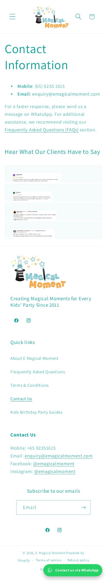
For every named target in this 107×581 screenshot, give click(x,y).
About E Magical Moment (34, 358)
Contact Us (21, 398)
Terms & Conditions (29, 385)
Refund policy (78, 560)
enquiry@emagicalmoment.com (59, 456)
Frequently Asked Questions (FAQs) (42, 130)
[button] (12, 17)
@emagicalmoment (54, 464)
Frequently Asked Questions (37, 372)
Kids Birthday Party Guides (36, 412)
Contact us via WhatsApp (77, 570)
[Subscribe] (83, 507)
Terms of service (48, 560)
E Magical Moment (50, 553)
